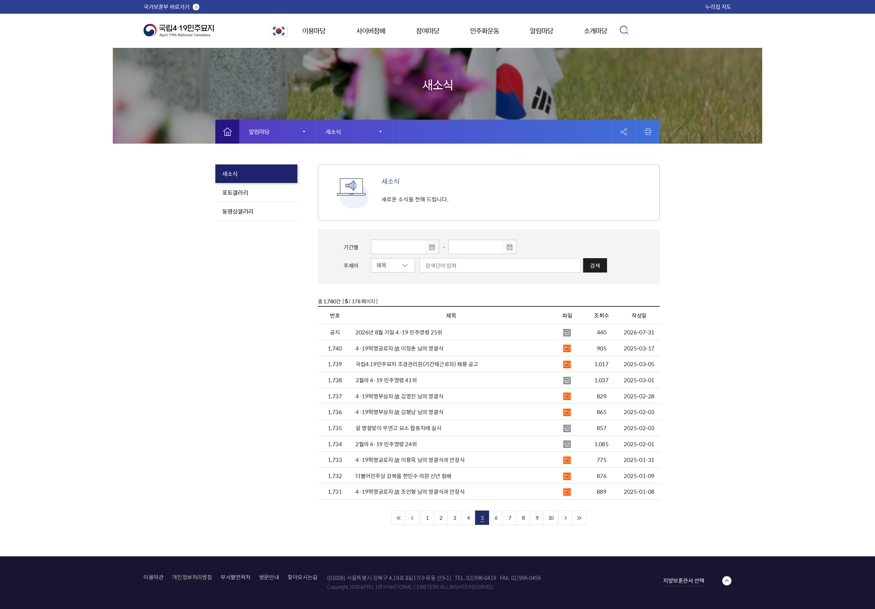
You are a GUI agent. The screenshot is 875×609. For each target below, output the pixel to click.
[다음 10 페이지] (566, 518)
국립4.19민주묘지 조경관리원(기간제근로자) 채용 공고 (416, 364)
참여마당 (427, 31)
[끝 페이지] (579, 518)
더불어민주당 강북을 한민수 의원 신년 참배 (403, 476)
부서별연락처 (235, 577)
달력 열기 (432, 247)
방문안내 (269, 577)
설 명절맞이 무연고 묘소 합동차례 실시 (398, 428)
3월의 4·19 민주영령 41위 (386, 380)
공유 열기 (624, 131)
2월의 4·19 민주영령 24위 (386, 444)
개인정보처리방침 (192, 577)
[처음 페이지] (398, 518)
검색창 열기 (624, 29)
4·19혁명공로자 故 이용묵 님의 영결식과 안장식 (410, 459)
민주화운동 (484, 31)
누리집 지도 (718, 6)
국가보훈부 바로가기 (167, 6)
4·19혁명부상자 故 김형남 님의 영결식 (399, 412)
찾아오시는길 (302, 577)
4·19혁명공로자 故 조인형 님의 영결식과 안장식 (410, 491)
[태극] (179, 33)
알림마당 (541, 31)
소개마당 (595, 31)
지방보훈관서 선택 (683, 580)
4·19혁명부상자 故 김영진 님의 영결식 (399, 396)
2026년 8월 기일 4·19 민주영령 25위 (398, 332)
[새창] (279, 35)
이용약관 (153, 577)
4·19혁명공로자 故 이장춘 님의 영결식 (399, 348)
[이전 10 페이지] (412, 518)
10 (550, 517)
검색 (595, 265)
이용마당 (313, 31)
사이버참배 (370, 31)
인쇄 (648, 131)
